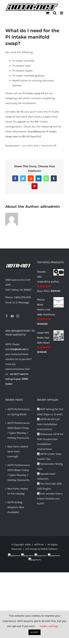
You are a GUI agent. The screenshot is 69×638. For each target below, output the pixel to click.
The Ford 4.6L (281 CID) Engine (49, 486)
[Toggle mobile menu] (62, 13)
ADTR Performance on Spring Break (18, 412)
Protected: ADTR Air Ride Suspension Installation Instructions (50, 442)
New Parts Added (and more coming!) (17, 451)
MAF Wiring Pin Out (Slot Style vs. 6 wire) (50, 412)
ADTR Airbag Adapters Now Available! (15, 507)
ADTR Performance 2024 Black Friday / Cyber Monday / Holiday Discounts (18, 473)
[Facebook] (6, 316)
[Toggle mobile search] (54, 13)
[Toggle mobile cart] (47, 13)
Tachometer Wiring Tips (50, 466)
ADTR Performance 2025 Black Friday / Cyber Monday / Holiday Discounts (18, 430)
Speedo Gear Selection (46, 476)
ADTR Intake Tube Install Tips (49, 456)
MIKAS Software (49, 549)
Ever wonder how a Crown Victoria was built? (50, 498)
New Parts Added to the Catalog (17, 491)
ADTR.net (39, 544)
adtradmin (14, 145)
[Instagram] (17, 316)
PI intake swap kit (33, 93)
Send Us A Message (17, 302)
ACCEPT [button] (34, 632)
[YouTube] (12, 316)
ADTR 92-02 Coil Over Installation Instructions (48, 424)
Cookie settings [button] (49, 626)
